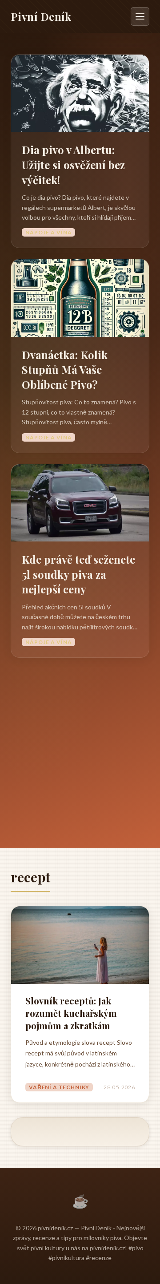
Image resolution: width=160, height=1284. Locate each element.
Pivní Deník (41, 16)
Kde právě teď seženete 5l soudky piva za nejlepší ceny (78, 574)
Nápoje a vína (48, 232)
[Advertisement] (80, 742)
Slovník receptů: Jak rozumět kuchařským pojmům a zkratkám (71, 1013)
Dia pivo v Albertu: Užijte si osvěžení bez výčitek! (73, 164)
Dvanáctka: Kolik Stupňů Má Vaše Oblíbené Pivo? (65, 369)
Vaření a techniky (59, 1087)
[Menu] (140, 16)
